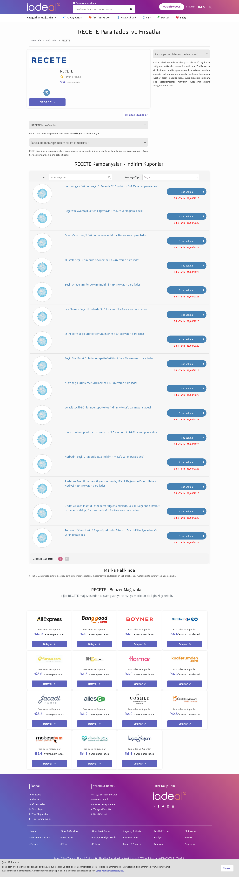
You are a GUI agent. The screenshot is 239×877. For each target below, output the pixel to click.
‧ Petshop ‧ (96, 844)
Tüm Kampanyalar (41, 819)
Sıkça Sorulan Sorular (105, 794)
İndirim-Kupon (101, 17)
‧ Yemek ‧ (188, 837)
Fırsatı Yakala (186, 191)
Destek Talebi (100, 799)
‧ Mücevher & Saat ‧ (39, 837)
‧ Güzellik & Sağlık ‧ (101, 831)
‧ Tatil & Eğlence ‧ (162, 831)
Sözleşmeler (38, 804)
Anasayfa (36, 794)
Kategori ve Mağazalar (40, 17)
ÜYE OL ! (202, 7)
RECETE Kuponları (138, 114)
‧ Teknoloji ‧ (159, 844)
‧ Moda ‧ (33, 831)
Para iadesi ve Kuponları (49, 629)
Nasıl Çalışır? (128, 17)
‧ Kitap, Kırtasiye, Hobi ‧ (103, 837)
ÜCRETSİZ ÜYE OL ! (171, 6)
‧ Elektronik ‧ (190, 831)
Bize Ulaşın (37, 809)
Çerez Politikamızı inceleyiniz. (110, 870)
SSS (148, 17)
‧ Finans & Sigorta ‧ (132, 844)
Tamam (227, 868)
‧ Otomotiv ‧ (190, 844)
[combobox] (170, 177)
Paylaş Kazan (74, 17)
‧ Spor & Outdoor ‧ (70, 831)
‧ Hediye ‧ (158, 837)
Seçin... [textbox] (148, 177)
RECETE (66, 71)
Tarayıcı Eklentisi (102, 809)
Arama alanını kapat (86, 3)
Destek (165, 17)
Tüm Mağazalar (40, 814)
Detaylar (48, 644)
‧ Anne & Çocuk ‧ (130, 837)
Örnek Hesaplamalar (104, 804)
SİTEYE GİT (47, 102)
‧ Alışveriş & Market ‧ (133, 831)
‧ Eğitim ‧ (64, 844)
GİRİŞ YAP (190, 6)
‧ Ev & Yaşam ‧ (67, 837)
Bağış (182, 17)
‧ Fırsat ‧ (33, 844)
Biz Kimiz (36, 799)
